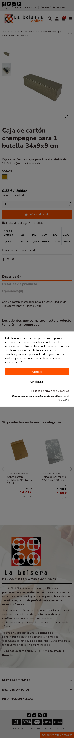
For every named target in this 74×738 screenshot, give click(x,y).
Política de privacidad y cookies (50, 391)
